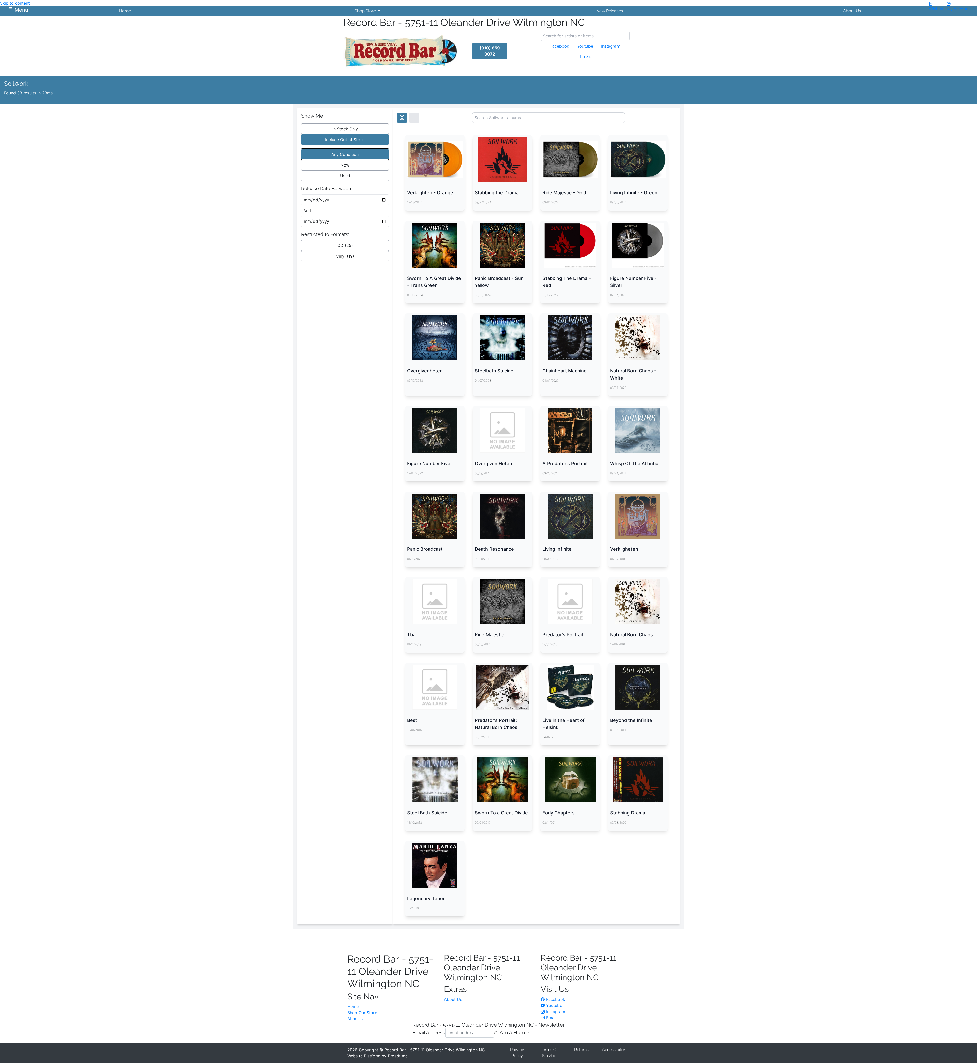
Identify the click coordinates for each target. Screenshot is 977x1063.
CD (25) (345, 245)
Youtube (553, 1005)
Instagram (555, 1011)
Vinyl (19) (345, 256)
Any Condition (345, 154)
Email (550, 1017)
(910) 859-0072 (491, 51)
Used (345, 175)
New (345, 165)
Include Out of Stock (345, 139)
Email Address (428, 1033)
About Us (356, 1018)
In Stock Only (345, 128)
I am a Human (514, 1033)
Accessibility (613, 1049)
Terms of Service (549, 1052)
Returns (581, 1049)
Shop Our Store (362, 1012)
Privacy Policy (517, 1052)
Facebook (555, 999)
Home (353, 1006)
